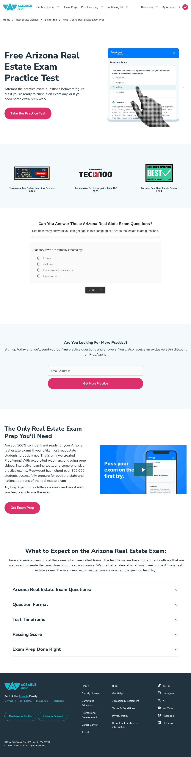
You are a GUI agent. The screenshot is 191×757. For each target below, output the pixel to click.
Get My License (45, 7)
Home (6, 19)
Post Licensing (89, 7)
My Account (169, 7)
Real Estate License (27, 19)
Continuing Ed (115, 7)
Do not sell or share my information (126, 725)
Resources (147, 7)
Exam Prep (72, 7)
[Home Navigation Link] (19, 7)
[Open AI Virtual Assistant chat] (185, 7)
